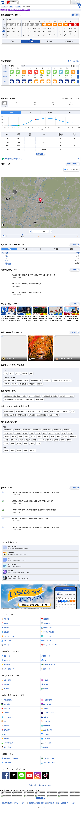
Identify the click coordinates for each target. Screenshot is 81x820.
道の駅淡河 (23, 384)
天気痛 (5, 76)
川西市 (46, 436)
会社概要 (4, 803)
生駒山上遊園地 (41, 415)
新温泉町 (32, 450)
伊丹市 (63, 433)
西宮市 (44, 433)
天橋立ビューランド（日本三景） (59, 411)
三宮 (5, 373)
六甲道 (18, 373)
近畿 (11, 6)
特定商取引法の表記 (34, 803)
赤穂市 (14, 436)
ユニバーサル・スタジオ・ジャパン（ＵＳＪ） (28, 411)
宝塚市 (27, 436)
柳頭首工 (6, 384)
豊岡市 (6, 450)
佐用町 (38, 443)
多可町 (56, 440)
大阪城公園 (32, 415)
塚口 (31, 373)
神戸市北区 (67, 430)
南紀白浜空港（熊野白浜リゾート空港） (15, 396)
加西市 (65, 436)
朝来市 (19, 450)
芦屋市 (57, 433)
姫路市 (25, 433)
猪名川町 (49, 440)
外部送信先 (44, 803)
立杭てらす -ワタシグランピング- (62, 380)
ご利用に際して (52, 803)
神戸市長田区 (37, 430)
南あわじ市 (14, 440)
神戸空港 (8, 264)
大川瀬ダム (47, 380)
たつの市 (41, 440)
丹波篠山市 (73, 436)
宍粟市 (28, 440)
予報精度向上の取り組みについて (40, 785)
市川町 (6, 443)
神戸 (6, 256)
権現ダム (39, 384)
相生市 (70, 433)
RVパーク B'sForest (22, 380)
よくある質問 (62, 803)
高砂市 (39, 436)
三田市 (59, 436)
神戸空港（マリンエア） (66, 396)
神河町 (19, 443)
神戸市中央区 (8, 433)
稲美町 (62, 440)
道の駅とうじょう (36, 380)
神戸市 (11, 373)
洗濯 (5, 81)
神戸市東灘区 (8, 430)
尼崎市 (31, 433)
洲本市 (51, 433)
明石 (6, 260)
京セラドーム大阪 (53, 415)
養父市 (13, 450)
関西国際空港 (39, 399)
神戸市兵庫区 (27, 430)
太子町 (25, 443)
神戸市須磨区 (47, 430)
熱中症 (5, 71)
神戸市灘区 (18, 430)
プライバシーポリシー (20, 803)
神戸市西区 (18, 433)
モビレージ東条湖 (9, 380)
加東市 (34, 440)
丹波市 (6, 440)
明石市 (38, 433)
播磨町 (69, 440)
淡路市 (21, 440)
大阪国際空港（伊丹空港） (50, 396)
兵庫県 (18, 6)
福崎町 (13, 443)
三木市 (33, 436)
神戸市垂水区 (57, 430)
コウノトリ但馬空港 (34, 396)
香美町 (25, 450)
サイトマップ (70, 803)
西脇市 (20, 436)
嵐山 (72, 411)
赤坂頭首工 (32, 384)
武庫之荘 (24, 373)
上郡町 (32, 443)
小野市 (52, 436)
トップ (3, 6)
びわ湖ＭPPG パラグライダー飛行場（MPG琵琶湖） (18, 399)
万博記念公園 (22, 415)
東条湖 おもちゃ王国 (10, 415)
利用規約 (10, 803)
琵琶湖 (46, 411)
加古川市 (6, 436)
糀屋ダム (14, 384)
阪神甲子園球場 (8, 411)
